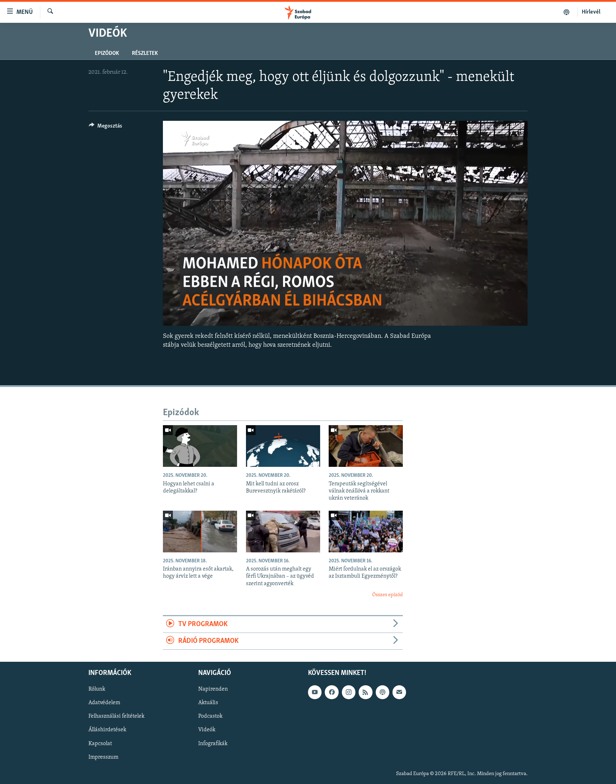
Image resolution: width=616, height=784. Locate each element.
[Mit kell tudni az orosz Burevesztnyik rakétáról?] (283, 446)
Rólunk (96, 689)
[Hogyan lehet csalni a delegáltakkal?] (200, 446)
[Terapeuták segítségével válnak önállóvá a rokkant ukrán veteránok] (366, 446)
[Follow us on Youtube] (315, 692)
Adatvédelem (104, 703)
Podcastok (210, 716)
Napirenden (213, 689)
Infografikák (212, 744)
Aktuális (208, 703)
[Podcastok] (567, 12)
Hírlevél (591, 12)
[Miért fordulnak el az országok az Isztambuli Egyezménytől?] (366, 531)
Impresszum (103, 757)
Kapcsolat (100, 744)
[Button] (105, 127)
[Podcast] (382, 692)
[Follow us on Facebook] (331, 692)
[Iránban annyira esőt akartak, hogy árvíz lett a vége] (200, 531)
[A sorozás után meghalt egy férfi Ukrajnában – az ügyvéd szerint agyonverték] (283, 531)
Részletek (145, 53)
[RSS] (365, 692)
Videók (206, 730)
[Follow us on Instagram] (348, 692)
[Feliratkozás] (399, 692)
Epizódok (107, 53)
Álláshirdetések (107, 730)
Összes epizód (387, 595)
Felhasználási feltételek (116, 716)
